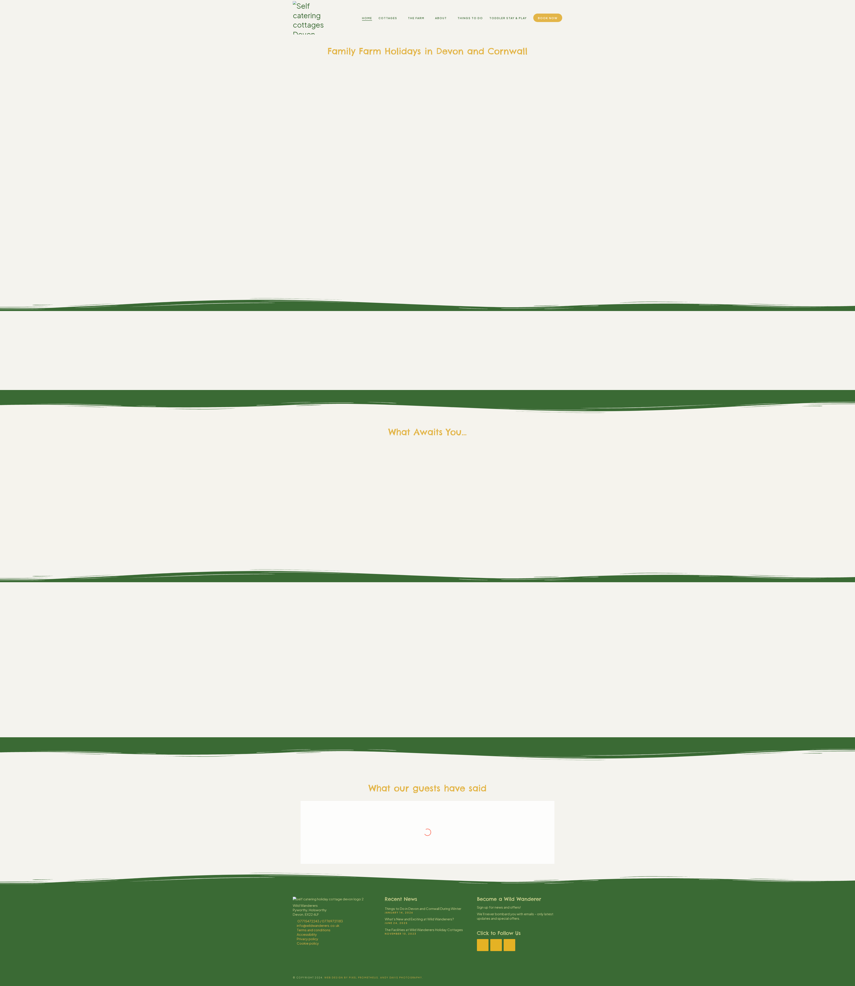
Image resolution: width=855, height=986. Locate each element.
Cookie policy (308, 943)
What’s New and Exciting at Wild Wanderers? (419, 919)
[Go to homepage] (313, 17)
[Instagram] (496, 945)
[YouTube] (509, 945)
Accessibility (307, 934)
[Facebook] (483, 945)
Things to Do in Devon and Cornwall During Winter (423, 908)
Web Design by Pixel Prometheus (351, 977)
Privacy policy (307, 939)
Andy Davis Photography (401, 977)
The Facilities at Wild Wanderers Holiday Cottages (424, 929)
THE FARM (403, 531)
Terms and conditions (313, 930)
